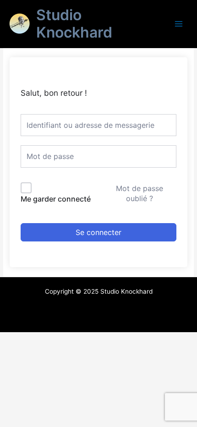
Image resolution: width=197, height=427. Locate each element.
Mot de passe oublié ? (139, 193)
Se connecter (98, 232)
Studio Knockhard (74, 23)
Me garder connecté (56, 198)
